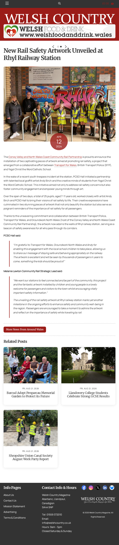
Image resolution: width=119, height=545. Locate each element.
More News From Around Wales (25, 329)
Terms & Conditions (15, 517)
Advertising (10, 512)
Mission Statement (14, 506)
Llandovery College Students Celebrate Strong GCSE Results (88, 394)
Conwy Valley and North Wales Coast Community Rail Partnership (45, 157)
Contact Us (10, 500)
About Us (9, 495)
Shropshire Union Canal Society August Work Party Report (30, 457)
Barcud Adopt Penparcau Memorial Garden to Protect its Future (31, 394)
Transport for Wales (65, 165)
